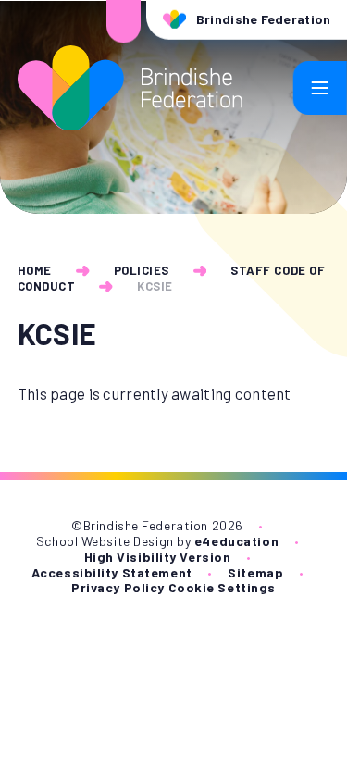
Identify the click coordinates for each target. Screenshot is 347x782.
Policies (141, 270)
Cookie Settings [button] (222, 587)
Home (35, 270)
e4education (236, 541)
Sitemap (255, 572)
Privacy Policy (118, 587)
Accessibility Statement (111, 572)
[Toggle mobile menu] (320, 88)
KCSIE (155, 286)
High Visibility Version (157, 557)
